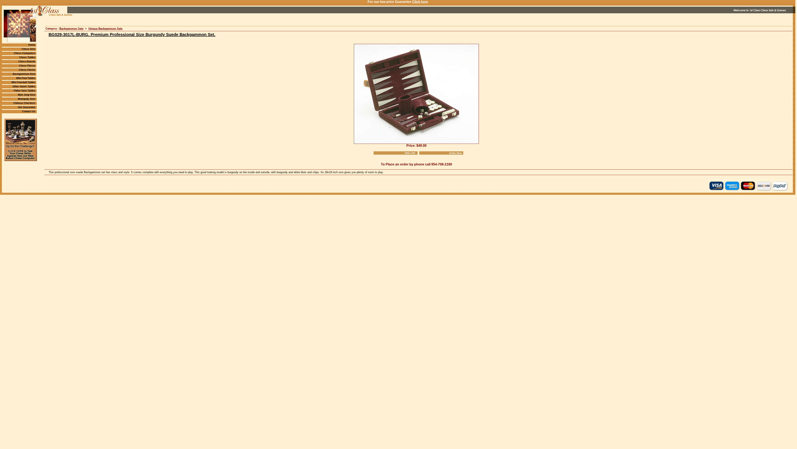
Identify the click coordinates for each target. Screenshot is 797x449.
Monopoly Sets (26, 98)
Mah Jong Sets (26, 94)
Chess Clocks (27, 69)
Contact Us (28, 111)
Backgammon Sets (24, 74)
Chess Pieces (27, 65)
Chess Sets (28, 49)
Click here (420, 2)
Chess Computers (24, 53)
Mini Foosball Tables (23, 82)
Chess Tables (27, 57)
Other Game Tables (23, 86)
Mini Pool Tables (25, 78)
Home (31, 44)
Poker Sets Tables (24, 90)
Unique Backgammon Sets (105, 28)
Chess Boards (26, 61)
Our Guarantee (26, 107)
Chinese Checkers (24, 103)
